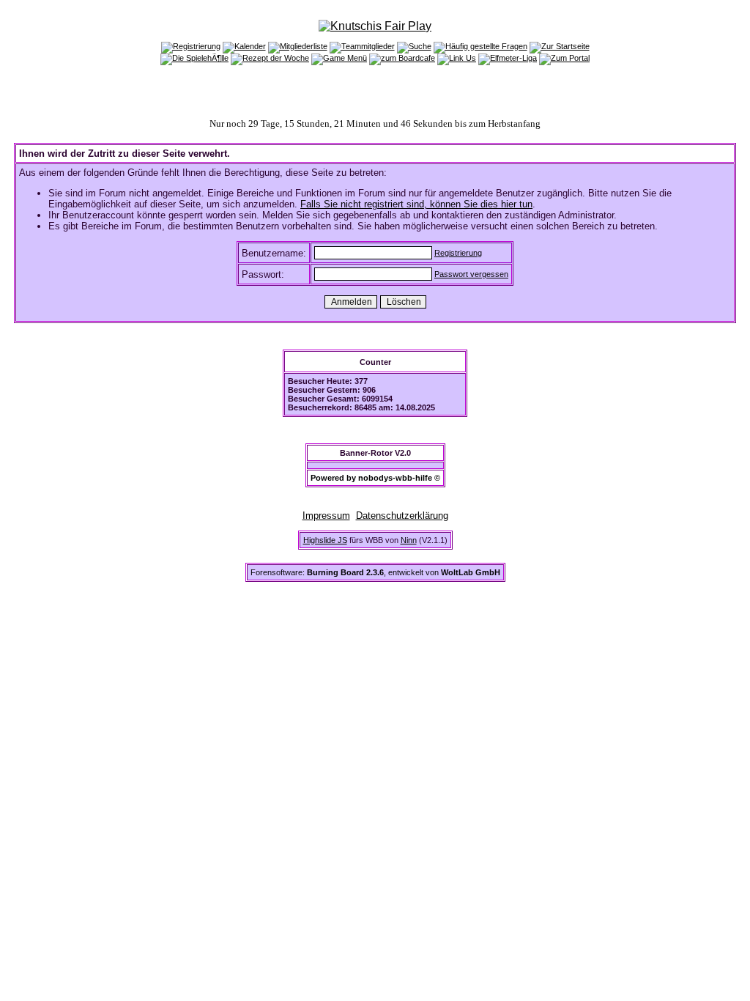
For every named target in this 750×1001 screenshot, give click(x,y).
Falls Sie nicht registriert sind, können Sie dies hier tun (416, 204)
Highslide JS (325, 540)
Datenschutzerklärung (402, 515)
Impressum (326, 515)
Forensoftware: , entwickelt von (375, 572)
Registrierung (458, 252)
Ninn (409, 540)
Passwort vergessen (471, 274)
